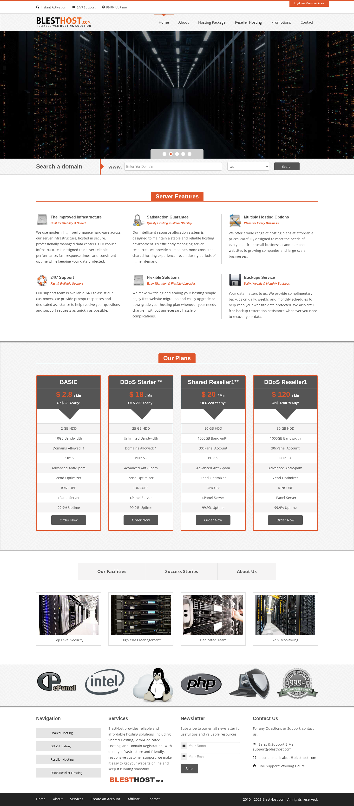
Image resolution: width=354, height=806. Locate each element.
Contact (307, 22)
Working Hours (293, 766)
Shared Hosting (62, 733)
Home (164, 22)
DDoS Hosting (61, 746)
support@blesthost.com (272, 749)
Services (76, 799)
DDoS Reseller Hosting (66, 773)
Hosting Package (211, 22)
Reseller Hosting (248, 22)
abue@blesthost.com (299, 757)
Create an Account (105, 799)
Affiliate (134, 799)
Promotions (281, 22)
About (183, 22)
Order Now (69, 520)
